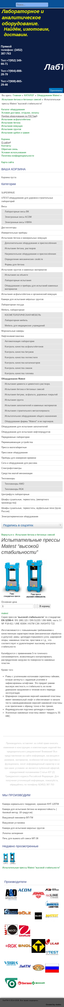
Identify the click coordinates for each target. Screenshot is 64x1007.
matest (4, 613)
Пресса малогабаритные (14, 447)
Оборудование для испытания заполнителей (24, 426)
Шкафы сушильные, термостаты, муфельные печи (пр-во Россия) (31, 510)
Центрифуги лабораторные (15, 494)
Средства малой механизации (16, 473)
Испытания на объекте (16, 275)
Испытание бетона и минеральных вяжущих (24, 238)
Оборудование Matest (48, 95)
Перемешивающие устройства (17, 442)
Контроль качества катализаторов (22, 362)
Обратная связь (9, 149)
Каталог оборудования (13, 109)
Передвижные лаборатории (15, 437)
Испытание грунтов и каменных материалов (24, 269)
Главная (17, 95)
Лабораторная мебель (16, 320)
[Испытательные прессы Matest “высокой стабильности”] (24, 598)
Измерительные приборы (14, 232)
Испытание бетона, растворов (20, 248)
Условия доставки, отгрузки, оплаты (20, 112)
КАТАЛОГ (29, 95)
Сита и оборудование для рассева (19, 463)
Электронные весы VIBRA (18, 222)
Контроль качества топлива (19, 373)
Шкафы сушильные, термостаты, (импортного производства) (25, 501)
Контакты (6, 145)
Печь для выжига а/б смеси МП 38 (20, 838)
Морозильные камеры (12, 331)
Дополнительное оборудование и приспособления (30, 243)
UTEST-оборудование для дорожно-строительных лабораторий (27, 199)
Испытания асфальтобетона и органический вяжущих (29, 294)
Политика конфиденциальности (17, 155)
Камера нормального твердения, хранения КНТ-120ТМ (30, 804)
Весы (4, 206)
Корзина (5, 139)
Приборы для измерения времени (18, 458)
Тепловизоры (8, 478)
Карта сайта (7, 162)
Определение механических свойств (24, 259)
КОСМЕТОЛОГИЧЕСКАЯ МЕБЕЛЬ (23, 315)
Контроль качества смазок (18, 368)
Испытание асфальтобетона (15, 119)
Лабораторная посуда (12, 304)
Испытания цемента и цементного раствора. (27, 384)
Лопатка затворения (12, 833)
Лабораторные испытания (18, 280)
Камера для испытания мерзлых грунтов (23, 828)
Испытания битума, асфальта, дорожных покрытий (31, 394)
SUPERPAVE (8, 192)
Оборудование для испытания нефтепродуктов (25, 432)
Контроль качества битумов (19, 352)
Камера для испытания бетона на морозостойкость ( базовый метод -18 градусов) (29, 811)
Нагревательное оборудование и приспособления (30, 254)
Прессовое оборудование (14, 452)
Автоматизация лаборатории (19, 341)
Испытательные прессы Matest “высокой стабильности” (31, 867)
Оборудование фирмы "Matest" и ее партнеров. (29, 421)
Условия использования (13, 152)
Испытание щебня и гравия (15, 132)
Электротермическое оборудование (19, 516)
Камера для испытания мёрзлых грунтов (22, 299)
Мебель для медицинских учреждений (25, 325)
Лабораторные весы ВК (17, 211)
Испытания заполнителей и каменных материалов (31, 405)
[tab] (60, 525)
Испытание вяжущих (12, 126)
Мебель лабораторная (12, 309)
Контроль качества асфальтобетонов (24, 346)
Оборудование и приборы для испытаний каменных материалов (31, 287)
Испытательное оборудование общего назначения (31, 416)
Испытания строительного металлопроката (27, 410)
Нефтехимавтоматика (12, 336)
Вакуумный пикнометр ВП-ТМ (17, 817)
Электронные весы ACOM (18, 217)
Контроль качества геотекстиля (21, 357)
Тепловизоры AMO (14, 484)
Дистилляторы (8, 227)
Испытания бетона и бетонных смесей (21, 99)
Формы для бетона (14, 264)
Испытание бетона (10, 122)
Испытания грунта (14, 400)
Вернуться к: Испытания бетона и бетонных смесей (28, 534)
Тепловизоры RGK (14, 489)
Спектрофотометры (11, 468)
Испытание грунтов (11, 129)
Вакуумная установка (13, 822)
